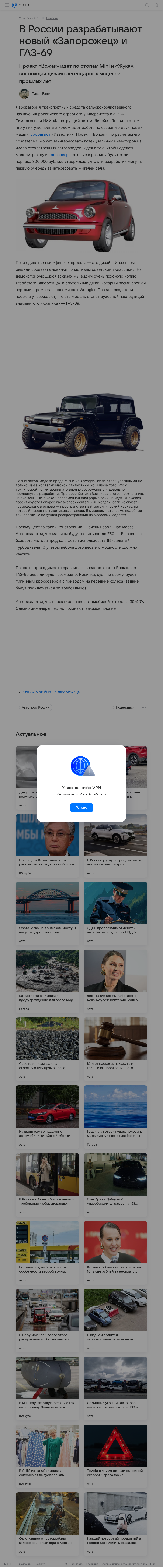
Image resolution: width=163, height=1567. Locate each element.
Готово (81, 807)
